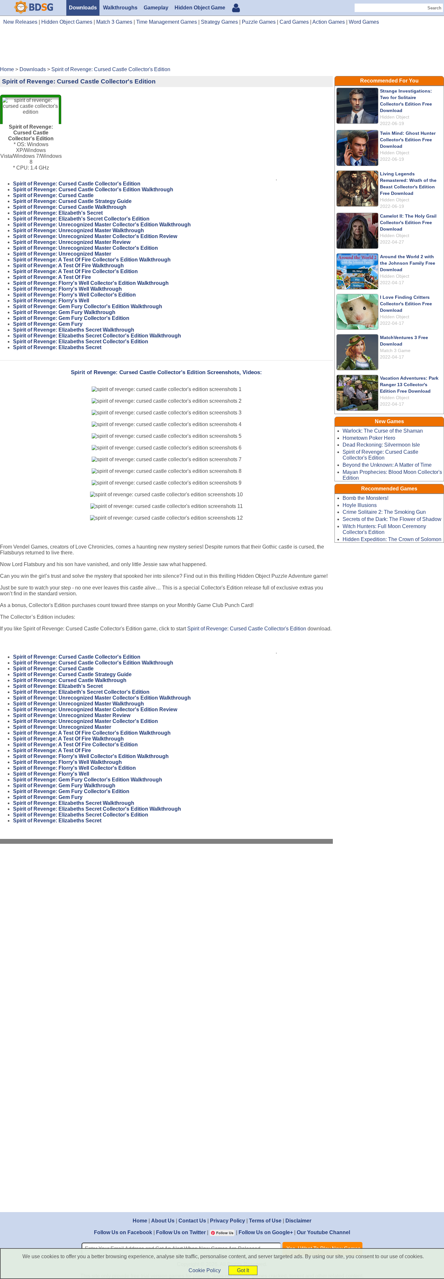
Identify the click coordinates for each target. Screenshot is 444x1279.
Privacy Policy (227, 1220)
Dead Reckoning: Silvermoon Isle (381, 445)
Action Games (328, 22)
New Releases (20, 22)
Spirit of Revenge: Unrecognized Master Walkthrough (78, 230)
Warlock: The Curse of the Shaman (383, 431)
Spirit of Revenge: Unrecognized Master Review (71, 242)
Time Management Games (166, 22)
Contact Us (192, 1220)
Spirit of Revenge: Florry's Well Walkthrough (67, 289)
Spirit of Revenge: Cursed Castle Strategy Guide (72, 201)
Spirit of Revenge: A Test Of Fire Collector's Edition (75, 271)
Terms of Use (265, 1220)
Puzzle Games (259, 22)
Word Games (364, 22)
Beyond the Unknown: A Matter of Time (387, 465)
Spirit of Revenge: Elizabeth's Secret (58, 213)
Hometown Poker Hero (369, 438)
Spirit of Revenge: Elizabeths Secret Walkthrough (73, 330)
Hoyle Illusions (360, 505)
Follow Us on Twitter (181, 1232)
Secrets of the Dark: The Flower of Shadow (392, 519)
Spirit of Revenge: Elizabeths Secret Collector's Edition (80, 341)
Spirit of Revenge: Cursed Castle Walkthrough (69, 207)
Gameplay (156, 7)
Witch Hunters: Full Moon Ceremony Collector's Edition (384, 529)
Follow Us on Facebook (123, 1232)
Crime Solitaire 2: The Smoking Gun (384, 512)
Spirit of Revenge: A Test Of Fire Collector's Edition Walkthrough (92, 259)
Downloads (83, 7)
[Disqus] (166, 936)
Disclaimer (298, 1220)
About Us (163, 1220)
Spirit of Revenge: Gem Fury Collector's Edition (71, 318)
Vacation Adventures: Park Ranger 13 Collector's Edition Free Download (409, 384)
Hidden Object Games (66, 22)
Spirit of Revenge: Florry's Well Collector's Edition (74, 295)
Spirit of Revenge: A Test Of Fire (52, 277)
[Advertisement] (222, 48)
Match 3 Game (395, 350)
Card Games (294, 22)
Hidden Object (394, 117)
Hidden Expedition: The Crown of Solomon (392, 539)
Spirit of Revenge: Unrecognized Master (62, 254)
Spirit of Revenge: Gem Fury (48, 324)
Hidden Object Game (200, 7)
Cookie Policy (205, 1270)
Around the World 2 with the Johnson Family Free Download (407, 263)
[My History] (236, 9)
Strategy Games (219, 22)
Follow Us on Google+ (266, 1232)
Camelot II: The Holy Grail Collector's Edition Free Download (408, 222)
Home (140, 1220)
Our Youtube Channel (323, 1232)
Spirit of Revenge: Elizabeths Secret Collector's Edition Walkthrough (97, 335)
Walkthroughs (120, 7)
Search (434, 8)
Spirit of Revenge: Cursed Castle (53, 195)
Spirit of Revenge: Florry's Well (51, 300)
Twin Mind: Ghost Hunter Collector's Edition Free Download (408, 140)
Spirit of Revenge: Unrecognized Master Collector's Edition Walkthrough (102, 224)
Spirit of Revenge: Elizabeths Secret (57, 347)
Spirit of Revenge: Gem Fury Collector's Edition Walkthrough (87, 306)
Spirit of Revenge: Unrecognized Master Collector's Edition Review (95, 236)
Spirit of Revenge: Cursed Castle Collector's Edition (76, 183)
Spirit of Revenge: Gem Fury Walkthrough (64, 312)
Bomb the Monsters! (365, 498)
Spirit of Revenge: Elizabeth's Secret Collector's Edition (81, 219)
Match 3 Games (114, 22)
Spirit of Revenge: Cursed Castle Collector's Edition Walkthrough (93, 189)
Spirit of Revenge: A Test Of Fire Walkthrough (68, 265)
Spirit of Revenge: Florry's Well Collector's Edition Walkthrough (91, 283)
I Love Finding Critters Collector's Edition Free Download (406, 304)
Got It (243, 1270)
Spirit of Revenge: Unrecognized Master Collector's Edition (85, 248)
